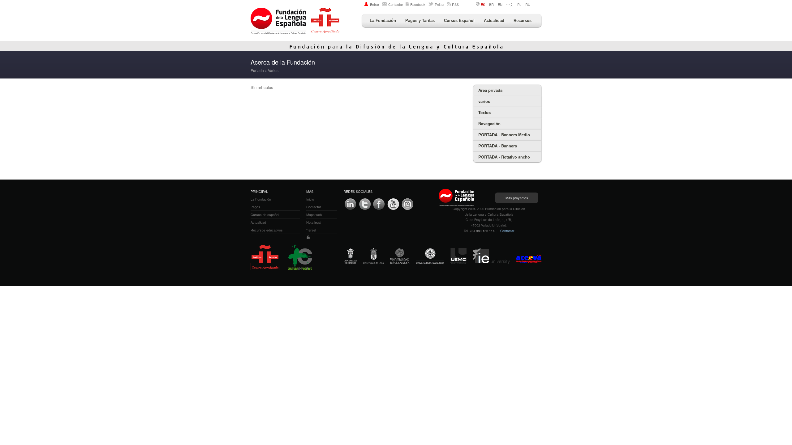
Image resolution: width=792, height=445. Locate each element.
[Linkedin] (350, 204)
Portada (257, 70)
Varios (273, 70)
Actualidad (494, 20)
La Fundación (383, 20)
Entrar (374, 4)
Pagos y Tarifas (420, 20)
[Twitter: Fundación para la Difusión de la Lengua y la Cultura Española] (365, 204)
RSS (455, 4)
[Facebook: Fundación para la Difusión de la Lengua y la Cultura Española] (379, 204)
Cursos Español (459, 20)
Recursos (523, 20)
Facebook (417, 4)
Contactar (395, 4)
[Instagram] (407, 204)
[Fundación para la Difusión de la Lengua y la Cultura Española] (295, 22)
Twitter (440, 4)
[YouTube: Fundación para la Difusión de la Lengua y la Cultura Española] (393, 204)
